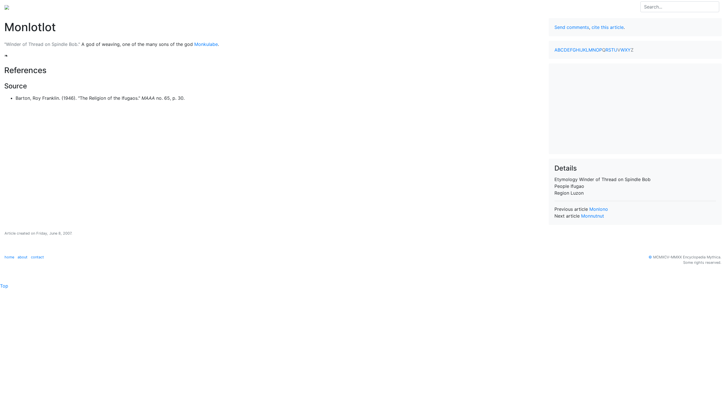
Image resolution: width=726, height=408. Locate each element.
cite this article (608, 27)
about (23, 257)
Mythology (27, 7)
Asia (47, 7)
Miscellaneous (143, 7)
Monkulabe (206, 44)
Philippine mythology (79, 7)
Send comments (571, 27)
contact (37, 257)
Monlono (598, 209)
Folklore (115, 7)
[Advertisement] (635, 108)
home (9, 257)
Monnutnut (592, 216)
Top (4, 286)
